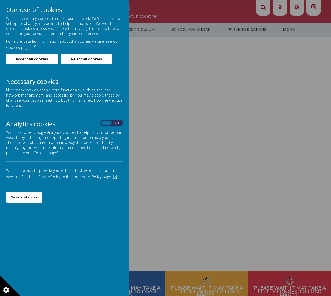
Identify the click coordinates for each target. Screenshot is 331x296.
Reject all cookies (86, 59)
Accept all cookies (32, 59)
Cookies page (17, 47)
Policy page (101, 176)
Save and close (24, 197)
